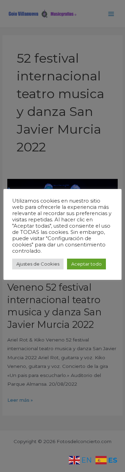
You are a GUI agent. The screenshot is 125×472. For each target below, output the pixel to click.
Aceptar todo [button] (86, 264)
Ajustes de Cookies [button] (37, 264)
